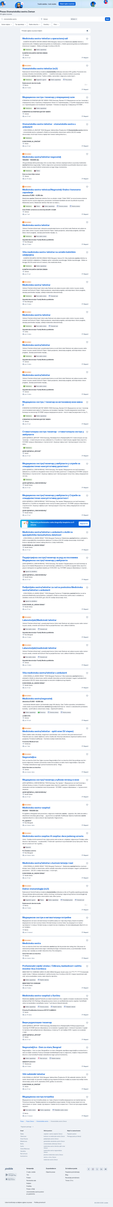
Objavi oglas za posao (67, 4)
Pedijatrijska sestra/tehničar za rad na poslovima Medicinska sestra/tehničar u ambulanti (52, 588)
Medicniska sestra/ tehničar (36, 285)
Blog (66, 1175)
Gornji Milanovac (25, 1148)
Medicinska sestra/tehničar (36, 345)
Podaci (28, 1178)
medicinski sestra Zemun (51, 1159)
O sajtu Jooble (30, 1172)
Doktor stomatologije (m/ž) (35, 889)
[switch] (87, 31)
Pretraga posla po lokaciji (74, 1136)
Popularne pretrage (26, 1126)
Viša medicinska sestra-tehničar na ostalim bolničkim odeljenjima (49, 253)
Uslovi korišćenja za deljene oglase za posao (18, 1202)
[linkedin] (101, 1169)
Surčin (22, 1146)
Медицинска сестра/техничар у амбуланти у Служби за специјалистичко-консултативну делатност (51, 496)
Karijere (28, 1183)
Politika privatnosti (39, 1202)
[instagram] (93, 1169)
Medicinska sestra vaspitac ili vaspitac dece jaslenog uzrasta (52, 836)
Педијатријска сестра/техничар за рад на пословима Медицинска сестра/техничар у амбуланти (50, 559)
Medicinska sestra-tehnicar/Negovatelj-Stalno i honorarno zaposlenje (51, 191)
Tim (27, 1175)
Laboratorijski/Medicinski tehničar (39, 620)
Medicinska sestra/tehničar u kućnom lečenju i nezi (47, 863)
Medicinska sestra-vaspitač (36, 807)
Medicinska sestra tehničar (36, 225)
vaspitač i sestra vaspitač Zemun (53, 1134)
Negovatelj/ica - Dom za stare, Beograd (41, 1047)
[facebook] (88, 1169)
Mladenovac (23, 1141)
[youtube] (105, 1169)
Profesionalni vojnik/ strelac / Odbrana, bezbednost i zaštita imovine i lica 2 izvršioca (51, 967)
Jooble (106, 1203)
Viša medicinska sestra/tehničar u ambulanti (44, 673)
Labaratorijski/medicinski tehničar (39, 648)
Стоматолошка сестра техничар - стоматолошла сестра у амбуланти (53, 433)
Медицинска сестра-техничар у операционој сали (48, 97)
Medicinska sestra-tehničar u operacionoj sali (45, 38)
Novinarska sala (31, 1180)
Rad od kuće (23, 1153)
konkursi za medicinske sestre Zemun (54, 1136)
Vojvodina (23, 1151)
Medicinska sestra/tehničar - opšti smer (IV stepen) (48, 731)
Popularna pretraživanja (72, 1172)
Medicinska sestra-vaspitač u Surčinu (41, 995)
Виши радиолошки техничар (37, 1022)
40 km (73, 19)
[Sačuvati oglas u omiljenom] (87, 39)
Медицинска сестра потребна (38, 1096)
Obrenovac (23, 1136)
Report (86, 58)
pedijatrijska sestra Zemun (51, 1139)
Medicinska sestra (31, 943)
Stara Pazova (24, 1139)
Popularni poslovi (71, 1134)
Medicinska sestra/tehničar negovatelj (41, 157)
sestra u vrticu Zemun (50, 1157)
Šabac (22, 1134)
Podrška (29, 1186)
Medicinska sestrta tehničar (36, 315)
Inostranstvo (23, 1156)
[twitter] (97, 1169)
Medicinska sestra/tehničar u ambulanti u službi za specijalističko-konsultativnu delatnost (47, 533)
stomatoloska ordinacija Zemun (52, 1144)
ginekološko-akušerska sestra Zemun (54, 1141)
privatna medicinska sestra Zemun (53, 1154)
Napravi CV (84, 524)
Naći (107, 19)
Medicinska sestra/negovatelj (37, 698)
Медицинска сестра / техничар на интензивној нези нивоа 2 (52, 403)
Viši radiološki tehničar (33, 1074)
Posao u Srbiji (30, 1189)
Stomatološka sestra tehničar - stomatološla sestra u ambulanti (49, 125)
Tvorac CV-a (69, 1180)
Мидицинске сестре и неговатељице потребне (46, 917)
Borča (22, 1144)
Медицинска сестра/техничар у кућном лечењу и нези (50, 779)
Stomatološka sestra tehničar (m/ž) (40, 68)
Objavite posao (50, 1172)
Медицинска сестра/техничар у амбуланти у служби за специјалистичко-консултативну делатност (51, 465)
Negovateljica (29, 757)
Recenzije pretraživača (72, 1178)
